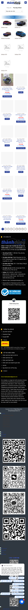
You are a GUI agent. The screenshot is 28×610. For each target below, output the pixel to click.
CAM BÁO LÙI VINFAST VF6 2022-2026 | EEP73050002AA (7, 218)
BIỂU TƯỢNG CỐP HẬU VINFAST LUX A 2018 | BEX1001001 (7, 141)
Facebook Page (6, 334)
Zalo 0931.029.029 (7, 331)
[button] (2, 2)
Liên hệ (4, 365)
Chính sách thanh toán (8, 360)
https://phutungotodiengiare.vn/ (15, 280)
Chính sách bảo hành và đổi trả (10, 355)
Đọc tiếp (20, 92)
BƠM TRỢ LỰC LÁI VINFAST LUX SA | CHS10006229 (21, 191)
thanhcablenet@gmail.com (10, 376)
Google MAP (6, 337)
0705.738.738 (6, 421)
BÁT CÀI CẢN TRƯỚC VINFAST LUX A (20, 89)
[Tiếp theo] (25, 229)
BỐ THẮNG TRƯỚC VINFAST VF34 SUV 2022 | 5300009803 (21, 168)
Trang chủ (9, 7)
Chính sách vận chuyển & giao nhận (11, 362)
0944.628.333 (6, 417)
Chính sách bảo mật (7, 357)
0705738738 (6, 609)
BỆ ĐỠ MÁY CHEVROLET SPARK (21, 115)
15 (19, 229)
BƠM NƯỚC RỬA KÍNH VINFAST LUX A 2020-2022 (7, 191)
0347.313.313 (6, 423)
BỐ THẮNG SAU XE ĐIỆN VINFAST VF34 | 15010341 (7, 168)
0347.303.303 (6, 426)
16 (22, 229)
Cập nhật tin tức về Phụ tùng (10, 368)
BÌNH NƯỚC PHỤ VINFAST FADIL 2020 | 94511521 (20, 141)
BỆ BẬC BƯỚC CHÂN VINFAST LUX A (7, 115)
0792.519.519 (6, 424)
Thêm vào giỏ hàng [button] (7, 96)
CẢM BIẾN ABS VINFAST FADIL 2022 (21, 217)
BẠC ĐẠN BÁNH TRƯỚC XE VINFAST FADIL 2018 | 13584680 (7, 89)
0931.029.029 (6, 419)
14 (16, 229)
